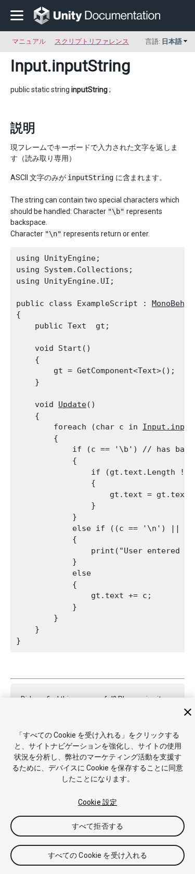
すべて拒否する (97, 826)
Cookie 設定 (97, 802)
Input (28, 65)
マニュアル (29, 41)
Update (72, 404)
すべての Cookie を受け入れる (98, 855)
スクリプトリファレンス (92, 41)
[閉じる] (187, 712)
